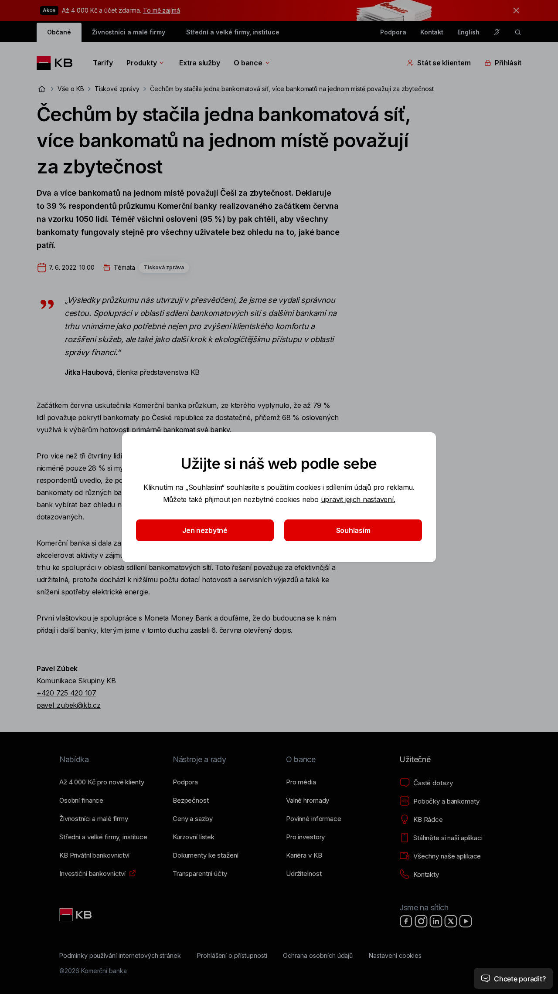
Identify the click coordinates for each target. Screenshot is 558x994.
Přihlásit (508, 62)
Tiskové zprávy (117, 88)
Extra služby (199, 62)
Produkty (141, 62)
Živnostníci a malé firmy (128, 32)
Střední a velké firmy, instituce (232, 32)
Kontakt (432, 32)
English (468, 32)
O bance (248, 62)
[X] (451, 921)
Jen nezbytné (205, 530)
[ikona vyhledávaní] (517, 32)
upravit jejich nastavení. (358, 499)
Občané (59, 32)
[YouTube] (466, 921)
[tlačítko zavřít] (514, 10)
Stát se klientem (443, 62)
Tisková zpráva (164, 267)
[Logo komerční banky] (58, 63)
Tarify (102, 62)
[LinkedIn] (436, 921)
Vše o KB (71, 88)
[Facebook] (406, 921)
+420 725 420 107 (66, 693)
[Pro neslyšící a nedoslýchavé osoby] (496, 32)
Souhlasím (353, 530)
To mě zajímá (161, 10)
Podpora (393, 32)
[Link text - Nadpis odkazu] (76, 915)
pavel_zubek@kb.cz (69, 705)
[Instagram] (421, 921)
